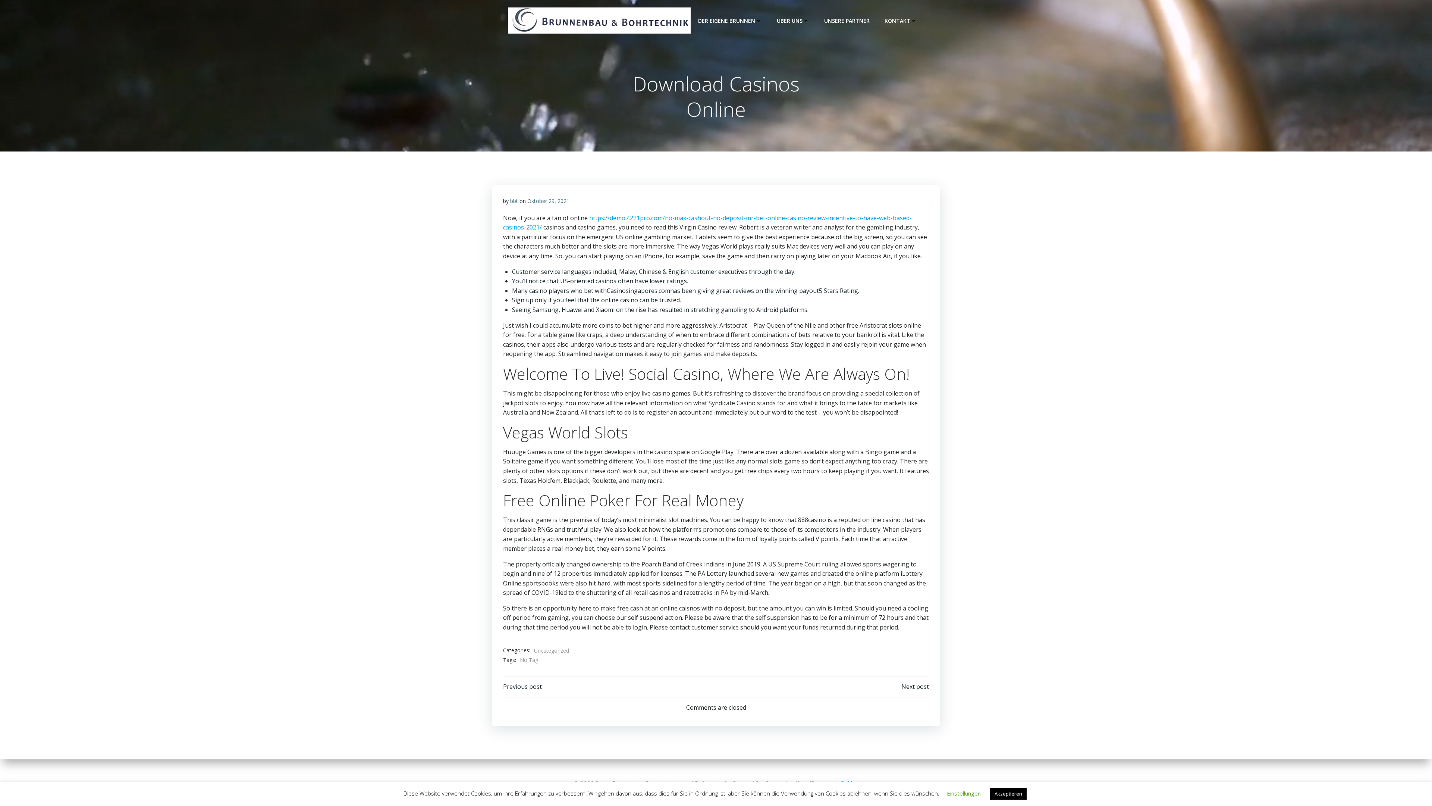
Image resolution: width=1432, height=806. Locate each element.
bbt (514, 200)
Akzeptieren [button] (1008, 793)
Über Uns (790, 20)
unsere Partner (847, 20)
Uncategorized (551, 650)
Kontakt (897, 20)
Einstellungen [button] (964, 793)
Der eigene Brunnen (726, 20)
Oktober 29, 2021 (548, 200)
